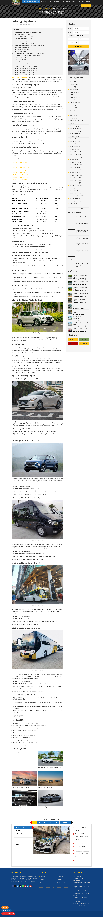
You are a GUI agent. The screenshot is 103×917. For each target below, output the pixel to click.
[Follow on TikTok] (15, 888)
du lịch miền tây (73, 97)
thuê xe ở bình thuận (75, 133)
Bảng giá (72, 81)
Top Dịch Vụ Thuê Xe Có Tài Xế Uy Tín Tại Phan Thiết (82, 231)
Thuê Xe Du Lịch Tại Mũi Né (20, 175)
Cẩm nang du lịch (74, 84)
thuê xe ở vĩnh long (74, 180)
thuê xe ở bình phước (75, 131)
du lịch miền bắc (73, 92)
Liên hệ (58, 887)
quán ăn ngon (73, 123)
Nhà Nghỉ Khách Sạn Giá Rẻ (76, 120)
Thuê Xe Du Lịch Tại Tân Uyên (25, 745)
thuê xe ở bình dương (75, 128)
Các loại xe (59, 881)
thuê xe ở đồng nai (74, 144)
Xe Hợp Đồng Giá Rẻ (47, 8)
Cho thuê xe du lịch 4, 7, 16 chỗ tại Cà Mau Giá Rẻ (30, 725)
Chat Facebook (6, 910)
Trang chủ (38, 8)
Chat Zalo (5, 907)
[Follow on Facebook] (13, 888)
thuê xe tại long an (74, 193)
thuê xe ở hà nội (74, 149)
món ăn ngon (73, 118)
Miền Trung (72, 115)
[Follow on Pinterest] (25, 888)
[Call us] (23, 888)
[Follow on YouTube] (30, 888)
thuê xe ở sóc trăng (74, 170)
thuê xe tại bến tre (74, 190)
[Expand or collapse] (62, 30)
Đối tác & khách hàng (62, 884)
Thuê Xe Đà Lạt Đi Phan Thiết (81, 217)
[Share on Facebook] (13, 716)
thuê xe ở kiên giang (75, 157)
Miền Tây (72, 113)
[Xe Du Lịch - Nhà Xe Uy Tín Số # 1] (16, 2)
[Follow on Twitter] (18, 888)
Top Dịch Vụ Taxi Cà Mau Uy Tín (82, 244)
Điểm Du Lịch (73, 89)
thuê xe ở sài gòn (74, 167)
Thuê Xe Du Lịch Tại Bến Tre (20, 162)
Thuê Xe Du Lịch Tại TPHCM (20, 180)
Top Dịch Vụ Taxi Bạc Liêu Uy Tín (82, 251)
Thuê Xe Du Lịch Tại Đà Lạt (20, 172)
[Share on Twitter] (15, 716)
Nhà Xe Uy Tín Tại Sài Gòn (82, 257)
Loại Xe (71, 105)
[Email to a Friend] (18, 716)
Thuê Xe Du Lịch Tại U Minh (24, 735)
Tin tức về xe (60, 878)
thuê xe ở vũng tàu (74, 183)
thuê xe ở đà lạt (73, 141)
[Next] (68, 845)
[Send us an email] (20, 888)
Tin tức (71, 206)
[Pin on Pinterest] (20, 716)
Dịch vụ (72, 87)
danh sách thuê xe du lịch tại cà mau (82, 224)
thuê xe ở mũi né (74, 159)
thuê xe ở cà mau (74, 136)
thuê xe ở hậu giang (74, 151)
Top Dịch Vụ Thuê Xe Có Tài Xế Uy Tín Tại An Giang (82, 237)
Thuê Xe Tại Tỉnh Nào (75, 196)
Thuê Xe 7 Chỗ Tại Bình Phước (25, 728)
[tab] (34, 822)
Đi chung (42, 887)
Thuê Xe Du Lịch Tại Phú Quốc (25, 723)
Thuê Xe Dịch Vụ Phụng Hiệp (25, 730)
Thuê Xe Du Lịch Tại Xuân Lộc (25, 742)
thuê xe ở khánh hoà (75, 154)
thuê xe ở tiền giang (74, 175)
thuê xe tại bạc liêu (74, 188)
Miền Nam (72, 110)
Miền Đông (72, 107)
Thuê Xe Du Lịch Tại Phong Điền (25, 737)
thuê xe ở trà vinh (74, 177)
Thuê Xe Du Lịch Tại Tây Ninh (21, 170)
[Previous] (34, 845)
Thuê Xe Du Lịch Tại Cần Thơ (20, 165)
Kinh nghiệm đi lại (74, 102)
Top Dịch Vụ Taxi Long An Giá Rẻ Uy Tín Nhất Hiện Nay (82, 265)
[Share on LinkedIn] (23, 716)
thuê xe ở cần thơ (74, 138)
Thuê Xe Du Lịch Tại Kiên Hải (25, 732)
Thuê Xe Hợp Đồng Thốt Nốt (25, 740)
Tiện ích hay (72, 203)
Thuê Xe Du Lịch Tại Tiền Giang (21, 177)
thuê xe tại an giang (74, 185)
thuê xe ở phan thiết (75, 164)
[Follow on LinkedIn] (28, 888)
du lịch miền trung (74, 100)
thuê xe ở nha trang (74, 162)
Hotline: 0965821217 (8, 913)
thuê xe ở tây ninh (74, 172)
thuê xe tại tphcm (74, 198)
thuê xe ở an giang (74, 126)
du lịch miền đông (74, 94)
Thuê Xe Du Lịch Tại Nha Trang (21, 167)
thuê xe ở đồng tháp (75, 146)
